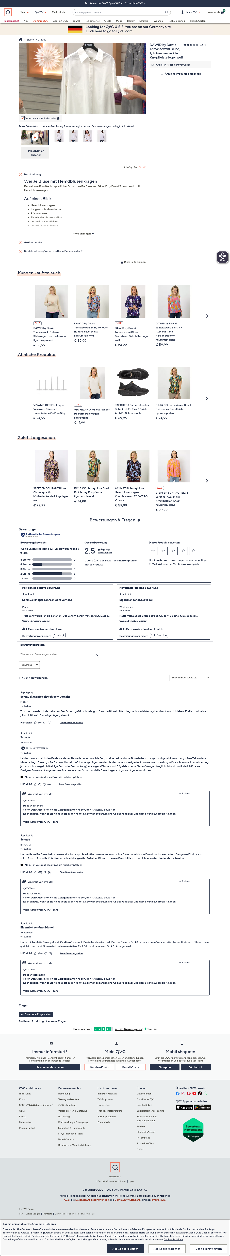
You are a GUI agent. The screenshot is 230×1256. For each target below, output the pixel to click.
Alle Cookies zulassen (125, 1248)
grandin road (73, 1213)
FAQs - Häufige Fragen (70, 1133)
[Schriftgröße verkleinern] (144, 167)
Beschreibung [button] (32, 174)
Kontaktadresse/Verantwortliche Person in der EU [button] (54, 251)
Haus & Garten (198, 20)
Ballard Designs (33, 1213)
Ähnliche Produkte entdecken (183, 73)
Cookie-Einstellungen (208, 1248)
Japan (131, 1181)
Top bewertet (92, 20)
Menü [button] (23, 12)
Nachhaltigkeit (144, 1105)
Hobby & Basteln (177, 20)
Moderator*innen (146, 1131)
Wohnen (158, 20)
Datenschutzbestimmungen (92, 1199)
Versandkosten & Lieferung (72, 1110)
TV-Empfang (143, 1137)
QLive (22, 1110)
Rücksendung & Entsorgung (73, 1122)
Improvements (87, 1213)
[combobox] (118, 12)
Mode (119, 20)
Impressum (159, 1199)
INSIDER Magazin (107, 1093)
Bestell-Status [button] (130, 1067)
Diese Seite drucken (135, 261)
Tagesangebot (11, 20)
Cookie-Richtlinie (173, 1239)
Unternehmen (144, 1093)
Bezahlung (64, 1116)
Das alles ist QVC (146, 1099)
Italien (123, 1181)
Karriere (141, 1126)
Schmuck (144, 20)
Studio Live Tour (145, 1143)
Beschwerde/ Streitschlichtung (74, 1145)
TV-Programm (105, 1099)
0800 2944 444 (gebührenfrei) (36, 1105)
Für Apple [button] (165, 1067)
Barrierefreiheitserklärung (150, 1110)
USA (98, 1181)
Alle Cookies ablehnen (167, 1248)
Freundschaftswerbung (109, 1110)
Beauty (131, 20)
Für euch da (103, 1122)
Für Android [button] (196, 1067)
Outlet (140, 1149)
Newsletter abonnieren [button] (50, 1067)
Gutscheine (103, 1105)
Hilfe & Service (66, 1139)
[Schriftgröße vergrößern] (140, 167)
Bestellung (64, 1093)
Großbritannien (110, 1181)
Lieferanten (25, 1122)
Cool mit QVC (60, 20)
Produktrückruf (27, 1127)
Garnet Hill (60, 1213)
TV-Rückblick (59, 12)
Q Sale (107, 20)
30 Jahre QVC (40, 20)
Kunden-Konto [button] (99, 1067)
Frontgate (47, 1213)
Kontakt (23, 1099)
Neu (26, 20)
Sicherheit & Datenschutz (71, 1127)
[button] (187, 12)
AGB (67, 1199)
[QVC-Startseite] (20, 40)
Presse (22, 1116)
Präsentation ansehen (36, 152)
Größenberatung (67, 1105)
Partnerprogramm (106, 1116)
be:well (76, 20)
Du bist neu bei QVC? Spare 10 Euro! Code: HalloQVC (114, 3)
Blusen (30, 39)
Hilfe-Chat (25, 1093)
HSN (21, 1213)
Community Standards (128, 1199)
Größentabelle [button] (33, 242)
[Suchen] (167, 12)
